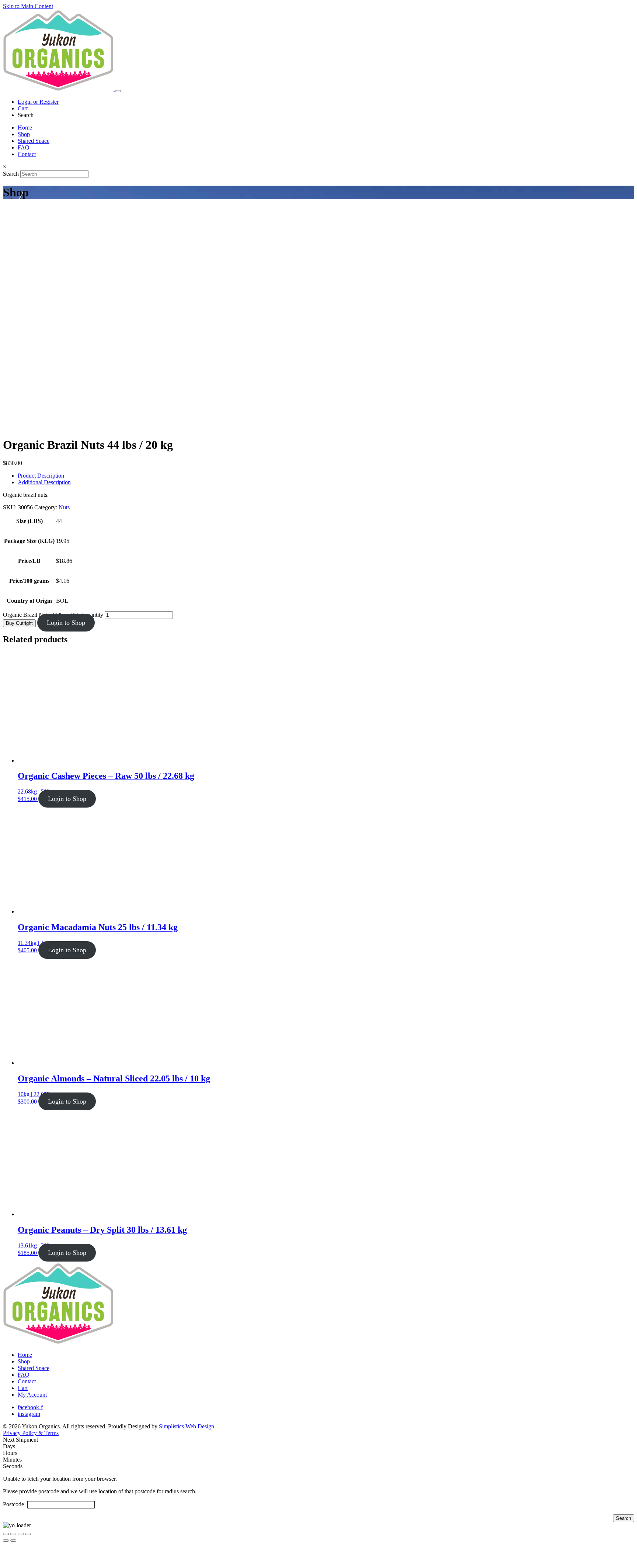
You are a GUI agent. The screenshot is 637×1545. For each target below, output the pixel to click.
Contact (27, 154)
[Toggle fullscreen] (13, 1534)
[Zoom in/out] (6, 1534)
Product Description (41, 475)
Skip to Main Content (28, 6)
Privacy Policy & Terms (31, 1433)
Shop (24, 134)
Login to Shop (66, 622)
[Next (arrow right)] (13, 1540)
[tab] (326, 475)
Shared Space (33, 141)
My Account (32, 1394)
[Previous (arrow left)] (6, 1540)
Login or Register (38, 102)
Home (25, 127)
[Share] (21, 1534)
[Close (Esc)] (28, 1534)
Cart (23, 108)
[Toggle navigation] (118, 91)
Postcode (14, 1504)
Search (11, 174)
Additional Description (44, 482)
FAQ (23, 147)
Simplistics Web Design (186, 1426)
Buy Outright (19, 623)
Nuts (64, 507)
